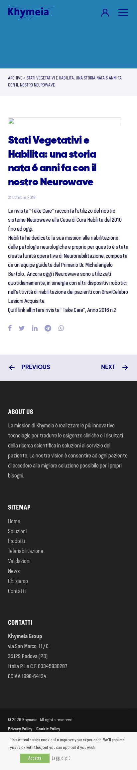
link (21, 311)
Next (109, 367)
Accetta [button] (34, 758)
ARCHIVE (15, 78)
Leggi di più (61, 758)
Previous (35, 367)
